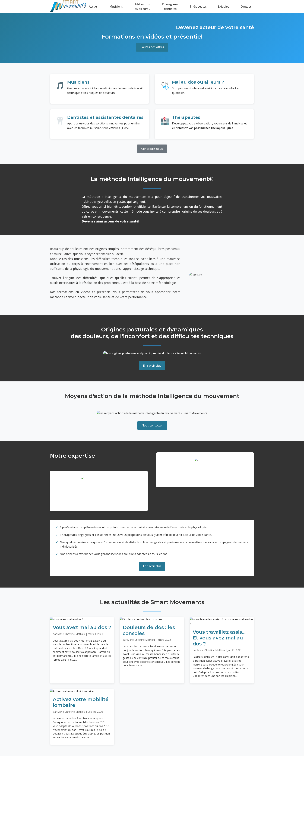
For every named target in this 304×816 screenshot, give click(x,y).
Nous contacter (152, 425)
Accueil (93, 6)
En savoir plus (152, 366)
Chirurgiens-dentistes (170, 6)
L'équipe (223, 6)
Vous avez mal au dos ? (82, 627)
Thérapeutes (198, 6)
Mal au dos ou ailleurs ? (142, 6)
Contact (245, 6)
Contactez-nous (152, 149)
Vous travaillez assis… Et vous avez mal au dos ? (219, 638)
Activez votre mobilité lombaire (81, 702)
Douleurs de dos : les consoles (149, 630)
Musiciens (116, 6)
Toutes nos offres (152, 47)
